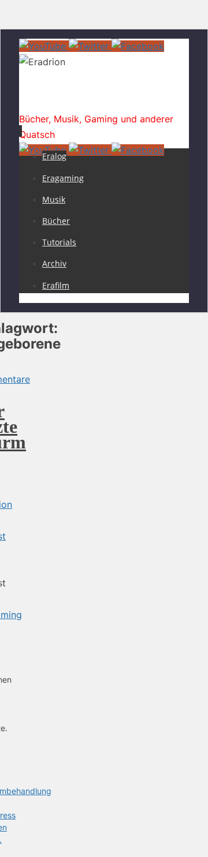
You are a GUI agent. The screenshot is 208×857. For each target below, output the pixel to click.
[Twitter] (90, 46)
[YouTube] (44, 46)
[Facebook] (138, 46)
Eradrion (49, 100)
